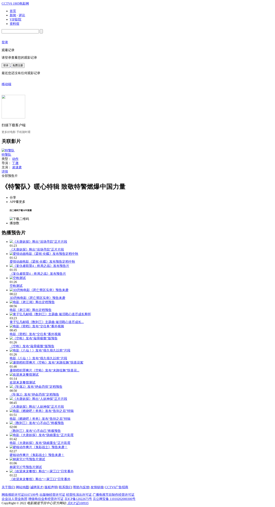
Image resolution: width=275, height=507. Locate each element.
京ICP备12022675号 (78, 499)
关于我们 (8, 487)
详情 (5, 171)
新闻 (13, 15)
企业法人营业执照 (14, 499)
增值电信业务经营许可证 (46, 499)
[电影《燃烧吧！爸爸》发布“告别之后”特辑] (42, 411)
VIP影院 (15, 19)
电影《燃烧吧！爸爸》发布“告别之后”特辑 (40, 418)
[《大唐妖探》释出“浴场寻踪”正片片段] (38, 241)
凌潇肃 (17, 167)
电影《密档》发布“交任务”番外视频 (35, 334)
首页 (13, 11)
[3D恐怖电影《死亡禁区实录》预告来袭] (39, 290)
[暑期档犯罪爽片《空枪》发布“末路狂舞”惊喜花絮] (46, 362)
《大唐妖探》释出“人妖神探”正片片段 (37, 406)
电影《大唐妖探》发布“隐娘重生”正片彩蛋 (40, 443)
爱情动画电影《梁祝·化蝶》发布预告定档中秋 (42, 261)
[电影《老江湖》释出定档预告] (32, 302)
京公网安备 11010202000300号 (114, 499)
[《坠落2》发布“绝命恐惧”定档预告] (36, 386)
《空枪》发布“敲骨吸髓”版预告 (32, 346)
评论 (22, 15)
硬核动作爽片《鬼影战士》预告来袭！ (37, 455)
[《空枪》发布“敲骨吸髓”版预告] (34, 338)
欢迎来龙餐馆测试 (22, 382)
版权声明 (50, 487)
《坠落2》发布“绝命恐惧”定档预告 (34, 394)
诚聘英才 (36, 487)
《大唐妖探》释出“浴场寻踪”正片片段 (37, 249)
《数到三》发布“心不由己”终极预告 (35, 430)
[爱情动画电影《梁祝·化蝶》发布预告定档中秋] (44, 253)
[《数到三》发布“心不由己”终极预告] (37, 423)
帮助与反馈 (81, 487)
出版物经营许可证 (52, 494)
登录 (5, 65)
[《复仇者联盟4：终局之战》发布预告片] (39, 265)
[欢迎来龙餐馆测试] (24, 374)
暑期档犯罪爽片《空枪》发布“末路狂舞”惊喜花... (44, 370)
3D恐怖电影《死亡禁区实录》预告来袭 (37, 298)
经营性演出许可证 (79, 494)
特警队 (6, 154)
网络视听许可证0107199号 (20, 494)
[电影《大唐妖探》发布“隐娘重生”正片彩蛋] (42, 435)
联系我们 (65, 487)
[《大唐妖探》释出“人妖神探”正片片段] (38, 398)
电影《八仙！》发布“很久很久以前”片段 (38, 358)
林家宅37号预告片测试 (26, 467)
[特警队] (8, 150)
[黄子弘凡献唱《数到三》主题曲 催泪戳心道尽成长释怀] (50, 314)
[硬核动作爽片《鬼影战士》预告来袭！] (39, 447)
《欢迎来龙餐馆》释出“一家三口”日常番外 (40, 479)
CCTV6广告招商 (116, 487)
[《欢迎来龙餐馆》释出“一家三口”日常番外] (42, 471)
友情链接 (97, 487)
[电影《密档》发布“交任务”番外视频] (37, 326)
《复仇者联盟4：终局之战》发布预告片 (38, 273)
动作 (15, 159)
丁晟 (15, 163)
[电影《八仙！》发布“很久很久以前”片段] (40, 350)
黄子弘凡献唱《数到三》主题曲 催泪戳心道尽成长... (47, 322)
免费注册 (17, 65)
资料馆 (14, 23)
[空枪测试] (18, 278)
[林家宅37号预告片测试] (27, 459)
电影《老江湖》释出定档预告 (31, 310)
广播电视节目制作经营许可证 (113, 494)
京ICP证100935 (78, 503)
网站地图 (22, 487)
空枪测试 (16, 285)
